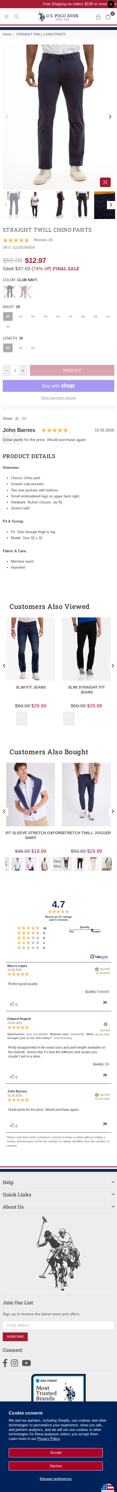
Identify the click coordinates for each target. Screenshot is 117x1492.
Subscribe (15, 1336)
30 (20, 317)
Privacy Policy (48, 1439)
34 (58, 317)
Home (7, 34)
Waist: (11, 307)
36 (83, 317)
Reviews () (43, 240)
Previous (7, 117)
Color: (20, 280)
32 (33, 317)
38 (95, 317)
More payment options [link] (58, 398)
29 (8, 317)
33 (45, 317)
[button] (100, 606)
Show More (58, 863)
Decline (56, 1466)
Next (110, 117)
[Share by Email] (24, 418)
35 (70, 317)
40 (8, 327)
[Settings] (98, 16)
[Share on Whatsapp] (17, 418)
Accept (55, 1453)
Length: (13, 338)
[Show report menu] (105, 1003)
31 (108, 317)
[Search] (16, 16)
